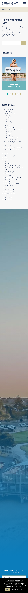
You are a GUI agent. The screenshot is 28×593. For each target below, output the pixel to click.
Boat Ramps (8, 164)
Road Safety (9, 136)
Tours (6, 188)
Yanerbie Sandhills (10, 191)
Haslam (8, 118)
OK (7, 589)
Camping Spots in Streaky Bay (13, 166)
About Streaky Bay (9, 110)
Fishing (7, 170)
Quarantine (9, 134)
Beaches (7, 162)
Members (7, 152)
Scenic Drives (8, 181)
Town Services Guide (12, 138)
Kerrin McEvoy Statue (11, 172)
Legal (5, 196)
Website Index (8, 200)
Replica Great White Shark (12, 180)
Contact (6, 154)
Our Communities (10, 114)
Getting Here (10, 132)
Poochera (9, 120)
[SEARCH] (23, 43)
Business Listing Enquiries (12, 156)
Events (6, 158)
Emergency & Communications (14, 130)
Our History (8, 126)
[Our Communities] (15, 69)
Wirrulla (8, 124)
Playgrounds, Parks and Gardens (14, 178)
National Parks (9, 176)
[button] (24, 3)
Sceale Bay (9, 122)
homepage (11, 31)
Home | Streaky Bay (9, 194)
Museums (7, 174)
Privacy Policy (8, 197)
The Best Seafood (10, 186)
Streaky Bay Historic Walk (12, 184)
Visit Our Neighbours (11, 190)
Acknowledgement (10, 112)
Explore (6, 160)
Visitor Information (10, 128)
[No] (25, 587)
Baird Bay (8, 116)
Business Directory (10, 146)
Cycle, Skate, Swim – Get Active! (14, 168)
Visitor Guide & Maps (12, 140)
